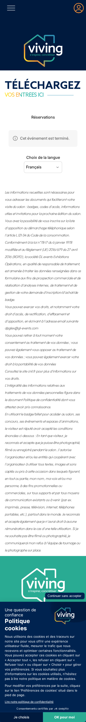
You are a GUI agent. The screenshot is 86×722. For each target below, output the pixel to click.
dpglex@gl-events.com (21, 328)
